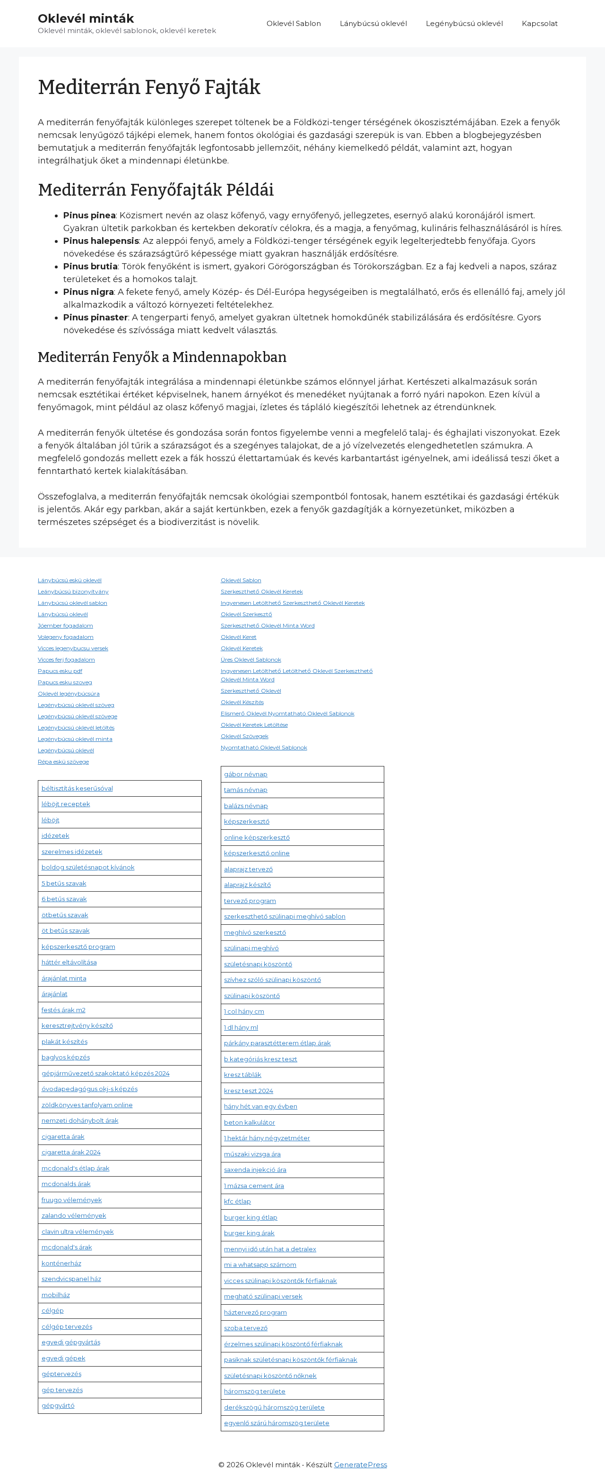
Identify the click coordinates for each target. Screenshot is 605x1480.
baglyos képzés (66, 1057)
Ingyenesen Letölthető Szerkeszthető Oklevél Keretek (293, 602)
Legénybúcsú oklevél (464, 23)
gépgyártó (58, 1405)
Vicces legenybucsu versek (73, 648)
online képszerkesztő (257, 837)
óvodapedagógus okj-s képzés (90, 1089)
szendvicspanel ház (71, 1278)
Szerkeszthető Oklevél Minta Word (268, 625)
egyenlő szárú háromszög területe (276, 1423)
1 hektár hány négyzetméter (267, 1138)
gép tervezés (62, 1390)
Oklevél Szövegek (244, 736)
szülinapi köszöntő (252, 995)
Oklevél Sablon (294, 23)
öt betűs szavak (66, 930)
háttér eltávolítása (69, 962)
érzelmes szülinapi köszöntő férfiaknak (283, 1344)
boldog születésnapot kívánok (88, 867)
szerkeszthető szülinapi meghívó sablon (285, 916)
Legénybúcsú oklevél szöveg (76, 704)
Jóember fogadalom (65, 625)
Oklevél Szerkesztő (246, 614)
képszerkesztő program (78, 946)
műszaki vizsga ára (252, 1154)
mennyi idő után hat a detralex (270, 1249)
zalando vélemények (74, 1215)
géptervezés (61, 1373)
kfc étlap (237, 1201)
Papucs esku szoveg (65, 682)
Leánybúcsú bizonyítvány (73, 591)
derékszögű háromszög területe (274, 1407)
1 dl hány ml (241, 1027)
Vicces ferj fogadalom (66, 659)
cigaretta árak (63, 1136)
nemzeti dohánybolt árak (80, 1120)
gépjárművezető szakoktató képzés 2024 (106, 1073)
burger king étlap (250, 1217)
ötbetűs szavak (65, 915)
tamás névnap (246, 789)
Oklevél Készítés (242, 702)
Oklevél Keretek (242, 648)
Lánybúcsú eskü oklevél (70, 580)
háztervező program (255, 1312)
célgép (53, 1310)
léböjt (51, 820)
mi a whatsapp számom (260, 1264)
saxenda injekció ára (255, 1169)
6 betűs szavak (64, 899)
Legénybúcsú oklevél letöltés (76, 727)
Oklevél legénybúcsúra (69, 693)
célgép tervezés (67, 1326)
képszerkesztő (246, 821)
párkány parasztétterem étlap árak (277, 1043)
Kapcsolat (540, 23)
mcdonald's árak (67, 1247)
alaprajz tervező (248, 869)
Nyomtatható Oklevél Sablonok (264, 747)
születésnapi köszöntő (258, 964)
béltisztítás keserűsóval (77, 788)
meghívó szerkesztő (255, 932)
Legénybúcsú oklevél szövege (77, 716)
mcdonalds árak (66, 1183)
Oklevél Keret (239, 636)
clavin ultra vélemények (78, 1231)
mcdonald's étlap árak (76, 1168)
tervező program (250, 900)
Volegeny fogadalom (66, 636)
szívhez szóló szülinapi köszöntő (272, 979)
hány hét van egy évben (260, 1106)
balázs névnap (246, 805)
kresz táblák (242, 1074)
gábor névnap (246, 774)
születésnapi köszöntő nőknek (270, 1375)
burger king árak (249, 1233)
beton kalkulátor (249, 1122)
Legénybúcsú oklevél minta (75, 738)
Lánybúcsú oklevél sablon (72, 602)
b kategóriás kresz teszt (260, 1059)
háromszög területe (254, 1391)
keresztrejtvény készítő (77, 1025)
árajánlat (55, 994)
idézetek (55, 835)
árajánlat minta (64, 978)
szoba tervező (246, 1328)
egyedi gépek (64, 1358)
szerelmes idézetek (72, 851)
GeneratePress (360, 1464)
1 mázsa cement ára (254, 1185)
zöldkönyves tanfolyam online (87, 1105)
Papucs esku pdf (60, 670)
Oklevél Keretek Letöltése (254, 724)
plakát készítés (64, 1041)
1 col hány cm (244, 1011)
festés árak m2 (64, 1010)
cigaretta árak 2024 (71, 1152)
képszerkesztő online (257, 853)
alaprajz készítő (247, 884)
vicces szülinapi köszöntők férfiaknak (280, 1280)
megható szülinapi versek (263, 1296)
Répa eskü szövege (63, 761)
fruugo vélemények (72, 1200)
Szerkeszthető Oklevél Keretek (262, 591)
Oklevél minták (86, 18)
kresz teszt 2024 (248, 1090)
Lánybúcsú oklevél (373, 23)
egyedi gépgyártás (71, 1342)
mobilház (56, 1295)
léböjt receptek (66, 804)
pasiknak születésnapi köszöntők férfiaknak (290, 1359)
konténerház (61, 1263)
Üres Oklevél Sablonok (251, 659)
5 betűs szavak (64, 883)
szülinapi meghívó (251, 948)
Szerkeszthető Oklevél (251, 690)
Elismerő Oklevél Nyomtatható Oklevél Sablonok (287, 713)
